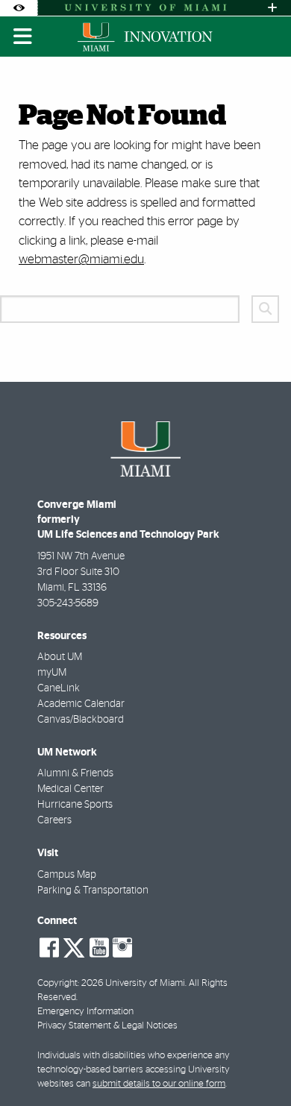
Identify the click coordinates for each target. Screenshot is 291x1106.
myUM (51, 672)
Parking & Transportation (92, 890)
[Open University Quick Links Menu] (272, 8)
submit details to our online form (159, 1084)
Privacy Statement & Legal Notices (107, 1026)
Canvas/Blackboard (80, 719)
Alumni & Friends (75, 773)
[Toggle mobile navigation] (23, 36)
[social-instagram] (122, 947)
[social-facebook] (49, 947)
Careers (54, 820)
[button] (258, 1064)
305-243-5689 (67, 603)
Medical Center (70, 789)
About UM (59, 657)
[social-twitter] (74, 946)
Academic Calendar (81, 704)
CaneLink (58, 688)
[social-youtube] (99, 947)
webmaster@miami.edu (81, 259)
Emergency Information (85, 1012)
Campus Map (66, 875)
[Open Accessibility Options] (18, 8)
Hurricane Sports (75, 804)
